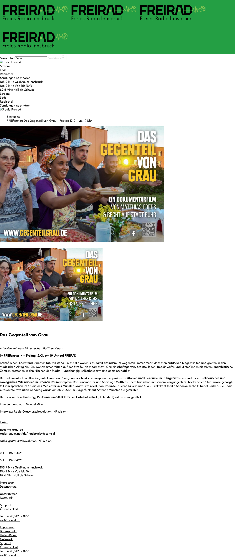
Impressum (7, 482)
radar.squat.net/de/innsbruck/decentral (27, 433)
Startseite (13, 116)
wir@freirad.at (10, 520)
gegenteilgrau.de (11, 429)
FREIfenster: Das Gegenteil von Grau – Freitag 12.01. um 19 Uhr (49, 120)
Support (5, 505)
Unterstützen (8, 494)
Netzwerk (6, 498)
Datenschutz (8, 486)
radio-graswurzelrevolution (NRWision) (26, 441)
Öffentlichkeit (9, 509)
